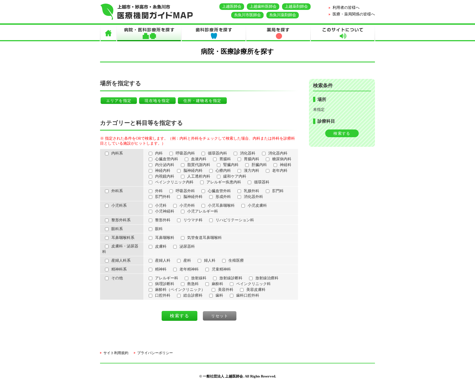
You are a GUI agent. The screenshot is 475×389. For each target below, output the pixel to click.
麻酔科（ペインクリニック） (180, 290)
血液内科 (198, 159)
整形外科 (162, 220)
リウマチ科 (193, 220)
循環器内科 (217, 153)
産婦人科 (162, 260)
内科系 (117, 153)
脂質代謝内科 (198, 165)
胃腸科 (225, 159)
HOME (108, 33)
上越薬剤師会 (296, 6)
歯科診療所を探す (213, 33)
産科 (187, 260)
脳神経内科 (193, 171)
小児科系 (119, 205)
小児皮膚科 (257, 205)
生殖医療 (236, 260)
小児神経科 (164, 211)
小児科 (161, 205)
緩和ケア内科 (234, 176)
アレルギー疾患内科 (223, 182)
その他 (117, 278)
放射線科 (198, 278)
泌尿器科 (187, 246)
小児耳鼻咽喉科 (221, 205)
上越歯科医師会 (263, 6)
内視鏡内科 (164, 176)
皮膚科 (161, 246)
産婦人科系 (121, 260)
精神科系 (119, 269)
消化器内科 (278, 153)
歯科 (219, 295)
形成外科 (223, 197)
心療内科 (223, 171)
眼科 (159, 229)
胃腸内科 (251, 159)
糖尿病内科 (281, 159)
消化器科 (247, 153)
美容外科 (225, 290)
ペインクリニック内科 (174, 182)
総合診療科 (193, 295)
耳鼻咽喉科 (164, 238)
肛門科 (278, 191)
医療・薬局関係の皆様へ (354, 14)
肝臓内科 (259, 165)
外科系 (117, 191)
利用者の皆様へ (346, 7)
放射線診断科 (230, 278)
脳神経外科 (193, 197)
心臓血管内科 (166, 159)
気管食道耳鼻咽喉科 (204, 238)
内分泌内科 (164, 165)
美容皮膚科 (256, 290)
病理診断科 (164, 284)
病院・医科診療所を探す (149, 33)
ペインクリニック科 (253, 284)
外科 (159, 191)
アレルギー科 (166, 278)
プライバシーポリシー (155, 353)
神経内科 (162, 171)
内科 (159, 153)
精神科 (161, 269)
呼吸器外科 (185, 191)
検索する (341, 133)
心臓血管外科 (219, 191)
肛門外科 (162, 197)
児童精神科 (221, 269)
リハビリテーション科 (235, 220)
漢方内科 (251, 171)
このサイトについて (342, 33)
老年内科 (280, 171)
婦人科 (210, 260)
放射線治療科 (266, 278)
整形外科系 (121, 220)
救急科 (193, 284)
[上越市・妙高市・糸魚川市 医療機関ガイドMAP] (147, 18)
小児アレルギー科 (202, 211)
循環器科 (261, 182)
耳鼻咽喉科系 (122, 238)
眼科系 (117, 229)
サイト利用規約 (115, 353)
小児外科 (187, 205)
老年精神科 (189, 269)
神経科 (285, 165)
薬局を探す (278, 33)
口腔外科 (162, 295)
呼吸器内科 (185, 153)
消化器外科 (253, 197)
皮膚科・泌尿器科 (120, 249)
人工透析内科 (198, 176)
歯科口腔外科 (247, 295)
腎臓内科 (231, 165)
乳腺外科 (251, 191)
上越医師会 (231, 6)
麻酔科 (217, 284)
